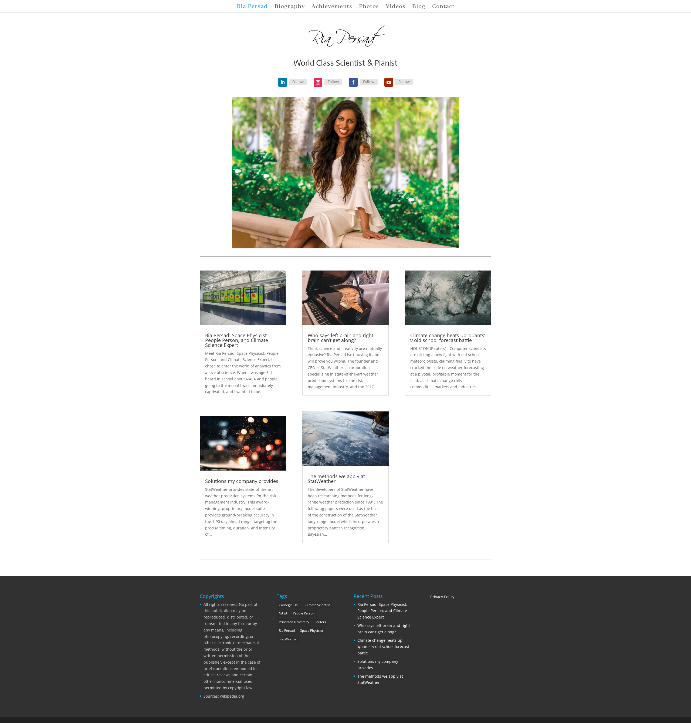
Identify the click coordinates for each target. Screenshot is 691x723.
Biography (290, 7)
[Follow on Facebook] (353, 82)
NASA (283, 613)
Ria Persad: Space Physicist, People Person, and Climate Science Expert (236, 340)
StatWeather (288, 639)
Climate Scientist (317, 605)
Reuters (320, 622)
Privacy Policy (442, 596)
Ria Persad (252, 7)
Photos (369, 7)
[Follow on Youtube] (388, 82)
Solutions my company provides (241, 481)
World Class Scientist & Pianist (345, 63)
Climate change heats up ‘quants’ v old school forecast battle (447, 337)
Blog (418, 7)
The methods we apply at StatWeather (336, 478)
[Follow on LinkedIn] (282, 82)
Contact (443, 7)
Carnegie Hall (289, 605)
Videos (395, 7)
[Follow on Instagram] (318, 82)
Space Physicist (311, 630)
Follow (298, 81)
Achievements (331, 7)
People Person (303, 613)
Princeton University (294, 622)
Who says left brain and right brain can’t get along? (340, 337)
